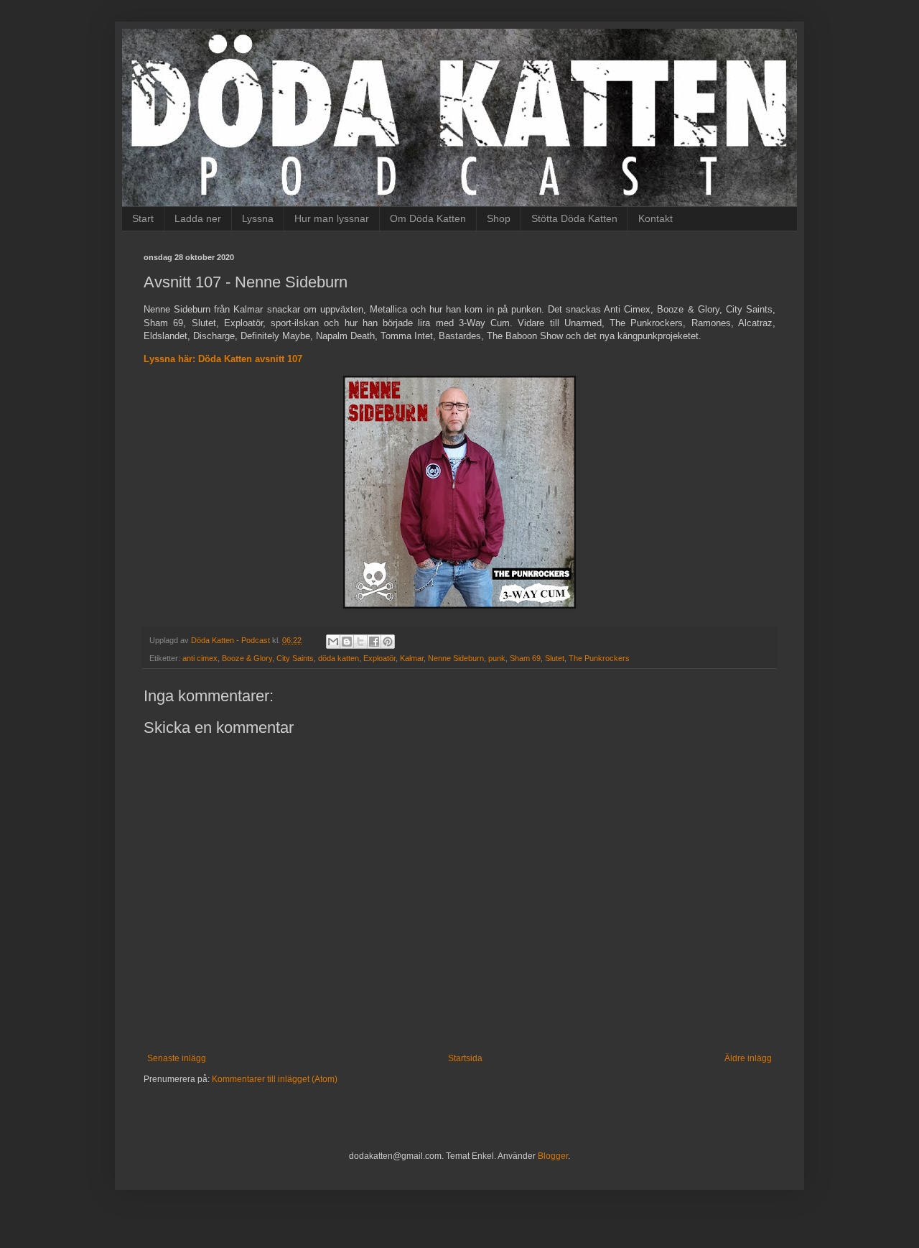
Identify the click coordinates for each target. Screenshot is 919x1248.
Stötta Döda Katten (574, 218)
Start (143, 218)
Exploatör (379, 658)
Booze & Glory (247, 658)
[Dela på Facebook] (374, 641)
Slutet (554, 658)
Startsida (465, 1058)
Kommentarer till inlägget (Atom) (274, 1079)
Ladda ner (197, 218)
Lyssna (258, 218)
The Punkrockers (599, 658)
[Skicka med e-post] (333, 641)
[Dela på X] (360, 641)
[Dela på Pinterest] (388, 641)
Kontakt (655, 218)
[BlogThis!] (347, 641)
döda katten (338, 658)
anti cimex (200, 658)
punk (496, 658)
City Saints (295, 658)
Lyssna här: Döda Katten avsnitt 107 (223, 358)
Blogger (553, 1156)
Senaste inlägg (176, 1058)
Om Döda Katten (428, 218)
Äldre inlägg (748, 1058)
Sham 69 (525, 658)
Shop (498, 218)
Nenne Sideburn (456, 658)
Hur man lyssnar (331, 218)
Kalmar (412, 658)
